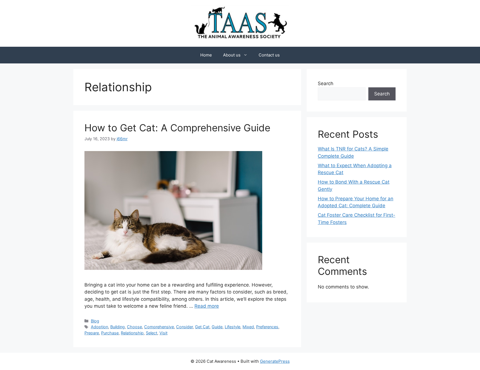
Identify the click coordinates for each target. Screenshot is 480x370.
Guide (217, 326)
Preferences (267, 326)
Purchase (110, 332)
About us (232, 55)
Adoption (99, 326)
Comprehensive (159, 326)
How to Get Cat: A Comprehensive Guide (177, 128)
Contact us (269, 55)
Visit (163, 332)
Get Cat (202, 326)
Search (325, 83)
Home (206, 55)
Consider (184, 326)
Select (151, 332)
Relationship (132, 332)
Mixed (248, 326)
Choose (134, 326)
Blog (95, 321)
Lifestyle (232, 326)
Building (117, 326)
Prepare (91, 332)
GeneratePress (275, 361)
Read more (206, 306)
